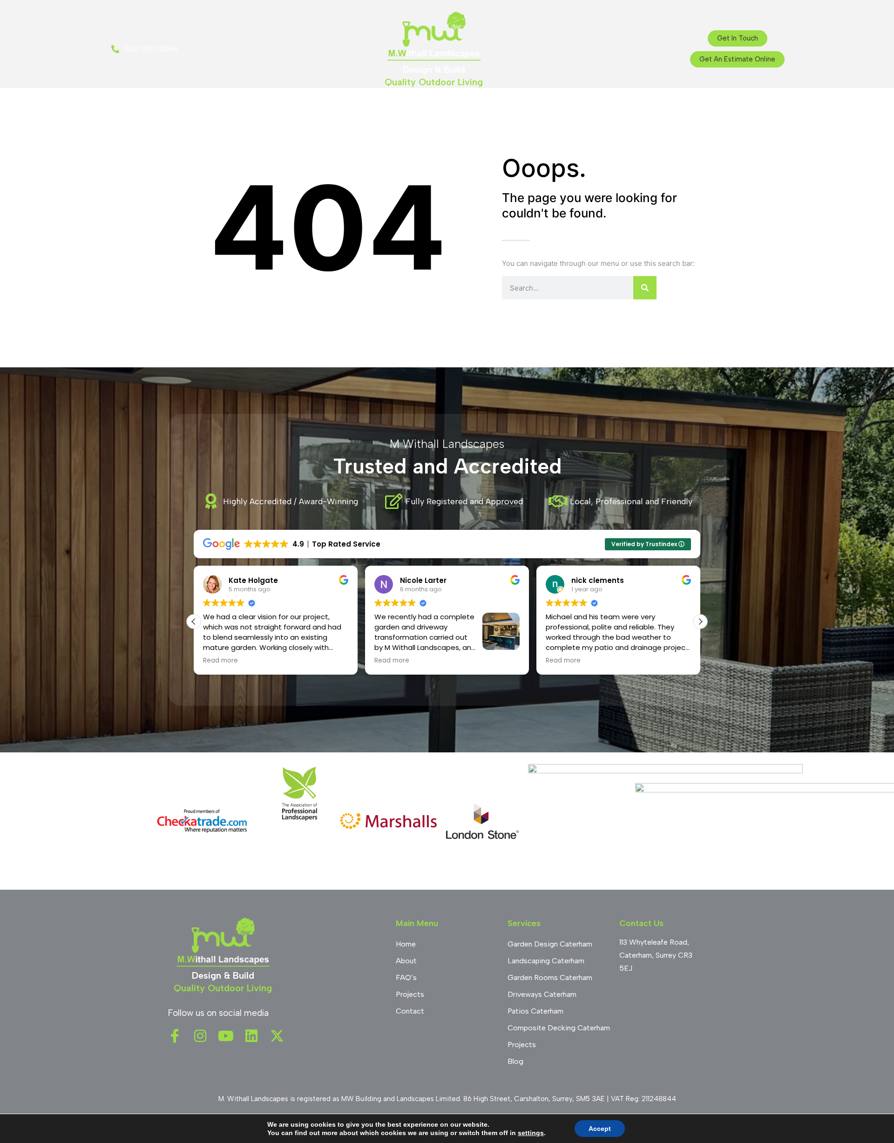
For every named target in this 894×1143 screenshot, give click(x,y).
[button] (700, 622)
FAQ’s (532, 107)
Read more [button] (220, 660)
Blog (497, 107)
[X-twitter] (277, 1036)
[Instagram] (200, 1036)
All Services (403, 107)
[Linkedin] (251, 1036)
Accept (600, 1128)
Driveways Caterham (542, 994)
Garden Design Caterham (550, 944)
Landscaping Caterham (546, 960)
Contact (574, 107)
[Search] (645, 287)
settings (531, 1132)
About (353, 107)
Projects (457, 107)
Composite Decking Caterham (559, 1027)
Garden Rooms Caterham (550, 977)
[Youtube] (226, 1036)
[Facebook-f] (175, 1036)
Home (315, 107)
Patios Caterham (535, 1011)
